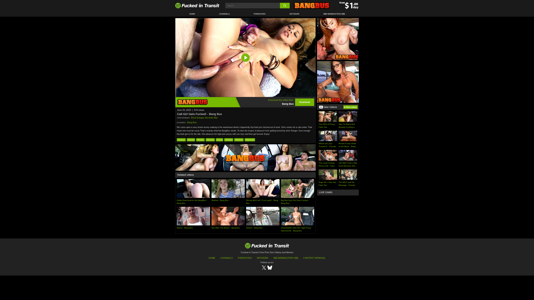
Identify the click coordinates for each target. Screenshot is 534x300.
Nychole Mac (211, 118)
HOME (192, 14)
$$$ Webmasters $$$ (285, 258)
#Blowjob (200, 140)
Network (294, 14)
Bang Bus (192, 122)
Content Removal (314, 258)
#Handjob (229, 140)
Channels (226, 258)
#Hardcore (239, 140)
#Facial (219, 140)
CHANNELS (224, 14)
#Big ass (191, 140)
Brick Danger (197, 118)
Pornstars (259, 14)
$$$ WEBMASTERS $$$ (334, 14)
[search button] (285, 5)
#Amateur (181, 140)
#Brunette (210, 140)
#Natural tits (250, 140)
